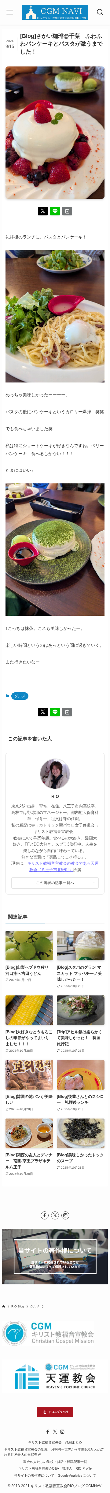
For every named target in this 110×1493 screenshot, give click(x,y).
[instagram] (65, 1215)
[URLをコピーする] (67, 211)
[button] (43, 211)
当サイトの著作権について (34, 1475)
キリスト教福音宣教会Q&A (38, 1468)
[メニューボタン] (10, 12)
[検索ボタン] (100, 12)
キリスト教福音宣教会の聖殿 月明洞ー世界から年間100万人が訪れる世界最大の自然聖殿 (54, 1451)
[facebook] (45, 1215)
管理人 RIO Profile (77, 1468)
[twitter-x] (55, 1215)
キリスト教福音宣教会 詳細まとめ (55, 1442)
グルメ (19, 696)
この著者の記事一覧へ (55, 883)
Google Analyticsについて (77, 1475)
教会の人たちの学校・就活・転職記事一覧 (55, 1461)
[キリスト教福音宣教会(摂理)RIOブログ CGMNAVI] (55, 12)
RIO (55, 796)
